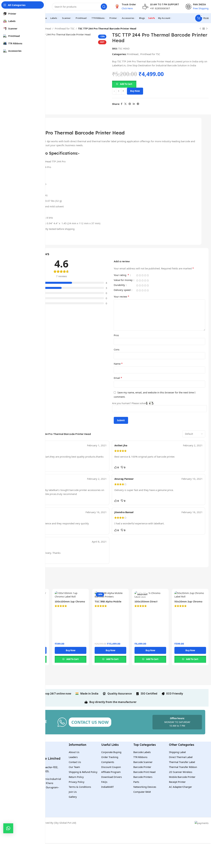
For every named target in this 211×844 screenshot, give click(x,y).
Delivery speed (122, 290)
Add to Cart (126, 84)
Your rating (121, 275)
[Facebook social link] (121, 104)
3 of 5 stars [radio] (142, 275)
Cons (116, 349)
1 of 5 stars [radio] (137, 275)
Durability (120, 285)
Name (118, 363)
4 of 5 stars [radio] (145, 275)
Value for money (123, 280)
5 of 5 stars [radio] (147, 275)
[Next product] (207, 28)
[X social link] (125, 104)
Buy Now (135, 90)
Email (118, 378)
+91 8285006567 (160, 8)
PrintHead (45, 28)
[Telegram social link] (138, 104)
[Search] (104, 6)
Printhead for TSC (65, 28)
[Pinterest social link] (130, 104)
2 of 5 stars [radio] (139, 275)
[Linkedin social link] (134, 104)
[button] (124, 83)
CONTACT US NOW (90, 722)
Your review (121, 296)
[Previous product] (200, 28)
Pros (116, 335)
